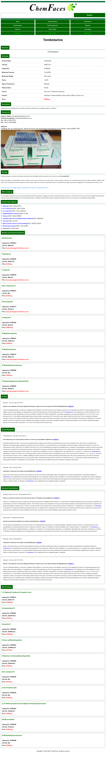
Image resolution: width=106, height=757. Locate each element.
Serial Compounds (52, 25)
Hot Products (87, 21)
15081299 (42, 521)
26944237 (55, 439)
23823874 (70, 406)
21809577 (56, 498)
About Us (17, 29)
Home (17, 21)
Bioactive (87, 25)
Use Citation (87, 29)
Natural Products (52, 21)
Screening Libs (18, 25)
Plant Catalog (52, 29)
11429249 (38, 471)
